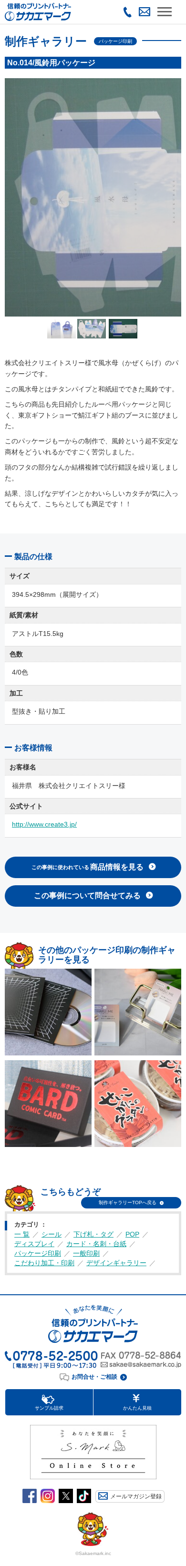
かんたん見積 (137, 1408)
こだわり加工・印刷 (44, 1263)
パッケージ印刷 (37, 1253)
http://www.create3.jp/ (44, 824)
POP (132, 1234)
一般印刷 (86, 1253)
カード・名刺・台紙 (96, 1244)
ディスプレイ (34, 1244)
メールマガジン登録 (136, 1496)
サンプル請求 (49, 1408)
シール (51, 1234)
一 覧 (22, 1234)
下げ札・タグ (93, 1234)
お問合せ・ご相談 (94, 1376)
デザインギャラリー (116, 1263)
